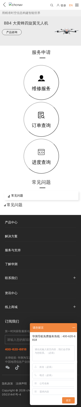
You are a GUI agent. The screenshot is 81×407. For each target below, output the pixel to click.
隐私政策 (7, 383)
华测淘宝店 (24, 357)
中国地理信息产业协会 (19, 361)
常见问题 (17, 195)
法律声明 (21, 383)
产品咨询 (11, 32)
